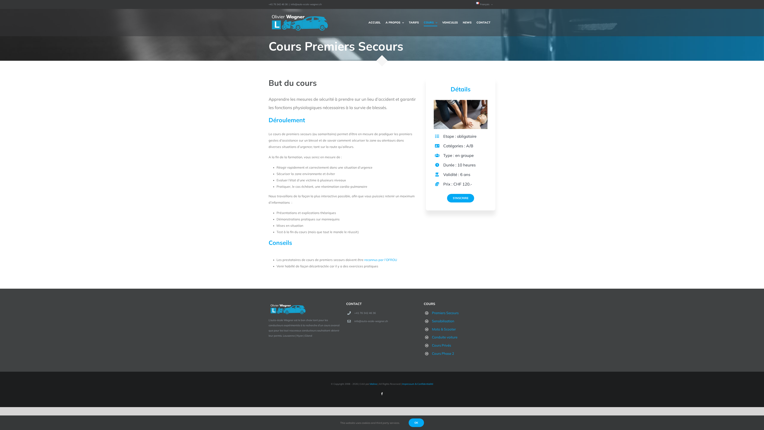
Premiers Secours (445, 313)
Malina (373, 383)
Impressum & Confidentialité (417, 383)
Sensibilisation (443, 321)
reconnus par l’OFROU (380, 260)
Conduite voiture (444, 337)
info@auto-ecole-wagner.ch (306, 4)
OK (416, 422)
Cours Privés (441, 345)
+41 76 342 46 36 (365, 313)
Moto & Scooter (444, 329)
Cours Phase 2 (443, 353)
